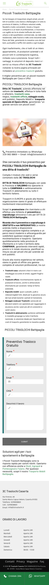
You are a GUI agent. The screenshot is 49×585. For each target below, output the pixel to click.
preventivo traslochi (24, 71)
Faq (42, 561)
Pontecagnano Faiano (13, 469)
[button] (4, 3)
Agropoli (36, 466)
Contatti (9, 561)
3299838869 (12, 505)
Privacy (20, 561)
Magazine (32, 561)
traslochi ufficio (18, 96)
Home (5, 9)
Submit (24, 442)
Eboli (28, 466)
